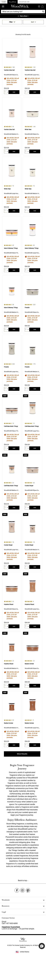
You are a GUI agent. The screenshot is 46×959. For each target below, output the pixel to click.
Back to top (22, 880)
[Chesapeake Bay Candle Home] (24, 1)
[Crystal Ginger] (32, 482)
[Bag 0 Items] (42, 6)
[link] (23, 16)
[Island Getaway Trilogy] (11, 245)
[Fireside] (32, 304)
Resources (5, 906)
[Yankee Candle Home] (3, 1)
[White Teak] (32, 126)
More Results (22, 754)
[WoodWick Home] (12, 1)
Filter (11, 22)
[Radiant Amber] (32, 660)
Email (4, 922)
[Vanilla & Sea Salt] (11, 67)
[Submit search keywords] (39, 6)
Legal (4, 912)
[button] (42, 946)
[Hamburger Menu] (3, 6)
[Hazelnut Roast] (11, 601)
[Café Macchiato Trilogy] (11, 423)
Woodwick (5, 900)
